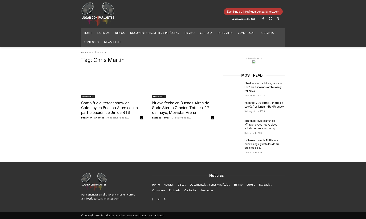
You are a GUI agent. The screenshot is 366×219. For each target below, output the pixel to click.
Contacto (190, 190)
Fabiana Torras (160, 117)
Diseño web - (152, 215)
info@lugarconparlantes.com (102, 198)
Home (156, 184)
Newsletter (206, 190)
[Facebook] (264, 18)
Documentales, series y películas (210, 184)
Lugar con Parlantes (92, 117)
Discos (181, 184)
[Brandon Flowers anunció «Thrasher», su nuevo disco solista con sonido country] (232, 125)
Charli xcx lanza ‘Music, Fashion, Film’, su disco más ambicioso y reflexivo (264, 87)
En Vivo (238, 184)
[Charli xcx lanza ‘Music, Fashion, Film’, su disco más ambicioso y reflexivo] (232, 88)
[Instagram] (272, 18)
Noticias (169, 184)
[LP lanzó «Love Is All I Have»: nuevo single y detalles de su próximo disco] (232, 145)
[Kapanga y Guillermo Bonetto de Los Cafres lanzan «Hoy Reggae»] (232, 107)
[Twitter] (279, 18)
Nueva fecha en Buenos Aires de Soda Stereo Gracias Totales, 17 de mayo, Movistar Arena (180, 108)
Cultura (250, 184)
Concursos (158, 190)
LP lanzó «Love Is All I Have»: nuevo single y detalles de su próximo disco (262, 144)
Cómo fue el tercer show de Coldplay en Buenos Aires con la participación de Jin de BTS (109, 108)
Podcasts (175, 190)
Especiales (265, 184)
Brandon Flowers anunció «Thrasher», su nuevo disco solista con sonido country (261, 124)
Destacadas (88, 96)
